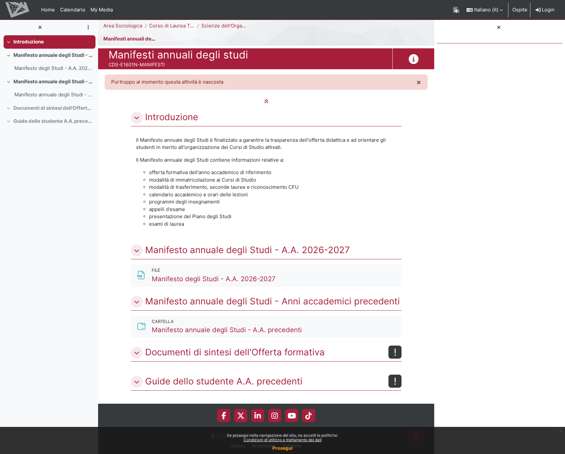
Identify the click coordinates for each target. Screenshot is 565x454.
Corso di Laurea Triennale (179, 26)
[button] (484, 10)
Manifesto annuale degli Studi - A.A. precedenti (53, 94)
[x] (241, 415)
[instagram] (274, 415)
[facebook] (223, 415)
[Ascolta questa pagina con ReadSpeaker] (456, 10)
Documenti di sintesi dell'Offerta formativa (53, 108)
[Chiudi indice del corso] (40, 28)
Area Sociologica (122, 26)
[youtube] (292, 415)
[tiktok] (308, 415)
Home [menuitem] (48, 10)
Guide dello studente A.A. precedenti (53, 121)
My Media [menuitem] (102, 10)
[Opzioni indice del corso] (88, 28)
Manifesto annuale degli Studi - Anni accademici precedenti (53, 81)
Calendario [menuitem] (72, 10)
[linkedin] (257, 415)
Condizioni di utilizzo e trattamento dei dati (283, 439)
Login (547, 10)
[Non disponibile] (395, 352)
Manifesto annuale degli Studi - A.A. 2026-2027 (53, 55)
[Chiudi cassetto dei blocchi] (499, 28)
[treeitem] (49, 42)
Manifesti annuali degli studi (136, 39)
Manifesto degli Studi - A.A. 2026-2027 (53, 68)
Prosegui (282, 448)
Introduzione (28, 42)
